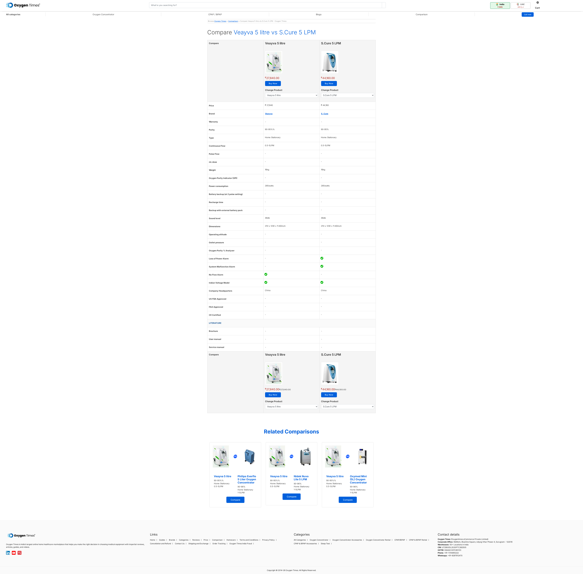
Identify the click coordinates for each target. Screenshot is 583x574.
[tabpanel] (235, 474)
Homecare (231, 540)
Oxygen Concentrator (103, 14)
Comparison (422, 14)
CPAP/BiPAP (399, 540)
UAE (521, 5)
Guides (162, 540)
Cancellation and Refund (160, 543)
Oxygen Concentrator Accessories (347, 540)
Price (206, 540)
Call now (527, 14)
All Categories (300, 540)
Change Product (273, 90)
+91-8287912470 (455, 555)
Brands (172, 540)
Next (379, 476)
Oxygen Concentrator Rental (378, 540)
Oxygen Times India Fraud (240, 543)
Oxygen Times (220, 21)
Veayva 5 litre (222, 476)
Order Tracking (218, 543)
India (501, 5)
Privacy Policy (268, 540)
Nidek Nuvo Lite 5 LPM (301, 478)
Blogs (318, 14)
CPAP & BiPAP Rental (418, 540)
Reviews (196, 540)
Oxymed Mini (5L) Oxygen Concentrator (358, 479)
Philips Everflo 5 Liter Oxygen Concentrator (247, 479)
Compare (235, 499)
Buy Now (273, 83)
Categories (183, 540)
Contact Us (179, 543)
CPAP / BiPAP (215, 14)
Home (152, 540)
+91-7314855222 (451, 553)
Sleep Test (325, 543)
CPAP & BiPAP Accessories (305, 543)
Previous (204, 476)
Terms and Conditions (249, 540)
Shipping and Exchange (198, 543)
